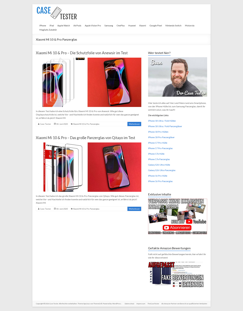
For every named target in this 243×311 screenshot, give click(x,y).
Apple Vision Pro (93, 25)
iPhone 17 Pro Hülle (157, 142)
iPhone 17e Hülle (156, 153)
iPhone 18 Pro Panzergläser (161, 137)
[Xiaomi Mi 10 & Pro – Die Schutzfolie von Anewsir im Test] (88, 59)
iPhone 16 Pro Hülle (157, 175)
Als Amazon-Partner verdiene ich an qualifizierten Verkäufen (184, 304)
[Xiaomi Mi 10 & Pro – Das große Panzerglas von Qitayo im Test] (88, 143)
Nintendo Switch (173, 25)
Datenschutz (129, 304)
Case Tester (45, 124)
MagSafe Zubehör (48, 29)
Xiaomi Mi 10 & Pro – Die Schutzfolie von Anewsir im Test (82, 53)
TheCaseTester (153, 304)
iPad (52, 25)
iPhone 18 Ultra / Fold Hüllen (162, 120)
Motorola (189, 25)
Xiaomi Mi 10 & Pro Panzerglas (86, 124)
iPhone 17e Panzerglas (159, 159)
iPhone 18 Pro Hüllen (158, 131)
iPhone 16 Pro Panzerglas (160, 181)
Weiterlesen (134, 124)
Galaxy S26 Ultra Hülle (159, 164)
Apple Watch (63, 25)
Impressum (141, 304)
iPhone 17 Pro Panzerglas (160, 148)
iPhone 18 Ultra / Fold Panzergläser (165, 126)
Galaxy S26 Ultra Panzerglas (162, 170)
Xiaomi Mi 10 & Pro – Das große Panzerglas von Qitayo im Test (85, 137)
